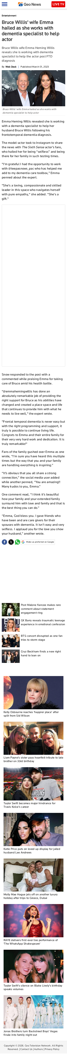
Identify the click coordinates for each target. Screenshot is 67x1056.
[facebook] (4, 542)
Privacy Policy (52, 1049)
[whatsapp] (17, 542)
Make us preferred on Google (40, 542)
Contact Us (26, 1049)
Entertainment (9, 15)
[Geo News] (29, 4)
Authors (38, 1049)
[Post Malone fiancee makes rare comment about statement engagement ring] (11, 609)
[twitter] (11, 542)
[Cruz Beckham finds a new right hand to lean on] (11, 656)
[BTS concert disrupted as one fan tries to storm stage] (11, 640)
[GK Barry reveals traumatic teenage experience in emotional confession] (11, 625)
